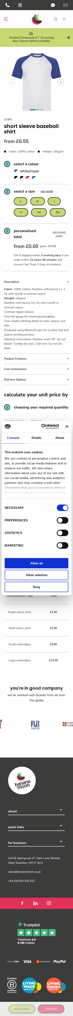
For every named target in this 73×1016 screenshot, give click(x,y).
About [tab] (59, 437)
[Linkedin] (35, 903)
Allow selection (36, 575)
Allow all (36, 563)
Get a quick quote (59, 234)
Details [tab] (37, 437)
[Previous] (12, 82)
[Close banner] (66, 426)
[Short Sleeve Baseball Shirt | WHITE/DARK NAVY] (22, 178)
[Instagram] (49, 903)
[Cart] (64, 19)
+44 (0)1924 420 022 (21, 881)
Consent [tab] (13, 437)
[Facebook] (22, 903)
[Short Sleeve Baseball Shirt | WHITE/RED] (28, 178)
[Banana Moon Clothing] (36, 19)
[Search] (55, 19)
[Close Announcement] (68, 37)
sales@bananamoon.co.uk (24, 872)
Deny (36, 586)
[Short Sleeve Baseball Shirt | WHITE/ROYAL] (34, 178)
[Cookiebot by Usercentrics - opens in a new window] (43, 426)
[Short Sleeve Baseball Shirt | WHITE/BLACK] (16, 178)
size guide (47, 191)
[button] (52, 5)
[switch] (62, 520)
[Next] (61, 82)
